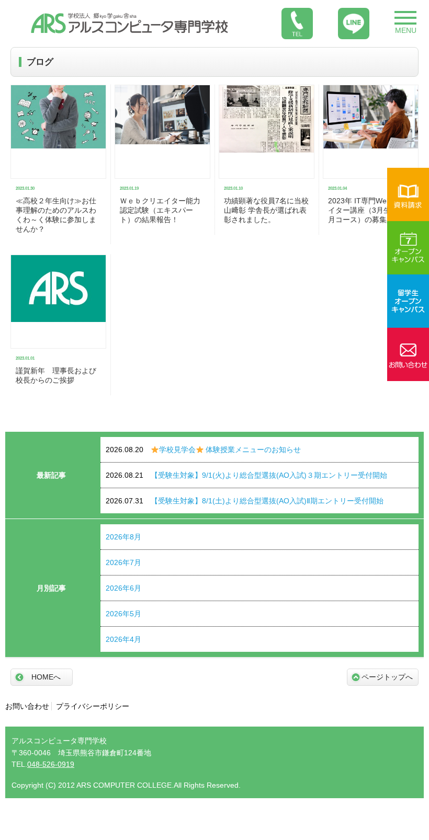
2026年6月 (123, 588)
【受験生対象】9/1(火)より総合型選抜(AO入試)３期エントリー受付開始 (246, 475)
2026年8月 (123, 537)
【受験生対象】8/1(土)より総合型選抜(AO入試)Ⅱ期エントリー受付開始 (244, 501)
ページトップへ (387, 677)
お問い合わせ (27, 706)
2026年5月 (123, 613)
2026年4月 (123, 639)
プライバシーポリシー (92, 706)
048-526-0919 (50, 764)
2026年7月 (123, 562)
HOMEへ (46, 677)
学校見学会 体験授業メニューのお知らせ (203, 449)
